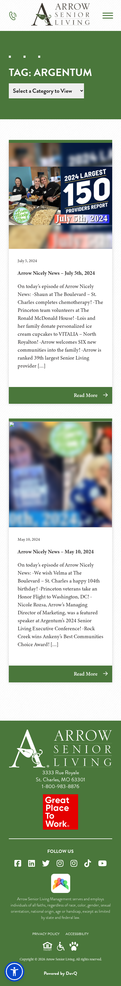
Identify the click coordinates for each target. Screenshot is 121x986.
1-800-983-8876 (60, 786)
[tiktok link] (87, 863)
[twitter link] (46, 863)
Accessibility (77, 934)
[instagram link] (60, 863)
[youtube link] (102, 863)
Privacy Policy (46, 934)
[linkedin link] (31, 863)
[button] (14, 971)
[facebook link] (17, 863)
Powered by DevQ (60, 973)
